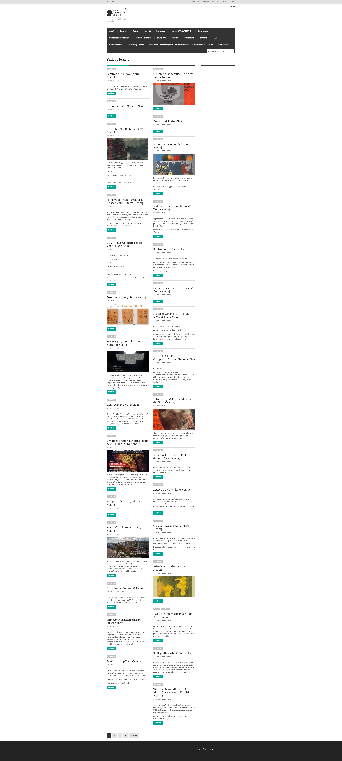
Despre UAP (194, 2)
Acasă (110, 31)
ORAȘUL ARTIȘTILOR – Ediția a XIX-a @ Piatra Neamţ (173, 315)
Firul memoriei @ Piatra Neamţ (126, 297)
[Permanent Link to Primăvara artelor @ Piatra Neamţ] (174, 586)
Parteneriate (203, 38)
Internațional (202, 31)
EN (231, 7)
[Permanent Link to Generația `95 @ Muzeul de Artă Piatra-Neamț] (174, 94)
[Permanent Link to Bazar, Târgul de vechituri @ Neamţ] (128, 547)
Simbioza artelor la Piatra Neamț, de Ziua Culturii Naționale (127, 442)
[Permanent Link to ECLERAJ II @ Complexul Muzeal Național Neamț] (128, 361)
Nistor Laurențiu (121, 80)
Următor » (134, 735)
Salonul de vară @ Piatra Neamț (126, 106)
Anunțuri (157, 609)
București (123, 31)
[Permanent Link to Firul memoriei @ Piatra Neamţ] (128, 314)
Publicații (175, 38)
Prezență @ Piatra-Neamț (169, 121)
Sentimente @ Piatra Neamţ (170, 249)
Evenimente (159, 31)
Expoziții (148, 31)
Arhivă (224, 2)
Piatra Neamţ (111, 69)
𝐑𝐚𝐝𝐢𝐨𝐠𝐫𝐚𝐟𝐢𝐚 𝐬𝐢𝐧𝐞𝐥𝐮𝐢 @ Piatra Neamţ (174, 653)
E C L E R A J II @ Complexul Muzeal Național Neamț (175, 357)
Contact (231, 2)
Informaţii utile (223, 45)
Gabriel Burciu (208, 749)
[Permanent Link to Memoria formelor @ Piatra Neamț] (174, 164)
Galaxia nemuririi (115, 45)
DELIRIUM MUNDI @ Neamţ (124, 404)
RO (234, 7)
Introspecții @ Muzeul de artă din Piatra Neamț (172, 401)
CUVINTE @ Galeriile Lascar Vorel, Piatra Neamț (124, 244)
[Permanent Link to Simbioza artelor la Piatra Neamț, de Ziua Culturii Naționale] (128, 461)
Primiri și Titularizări (142, 38)
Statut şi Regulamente (136, 45)
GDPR (216, 38)
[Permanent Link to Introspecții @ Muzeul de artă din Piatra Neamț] (174, 419)
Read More (111, 93)
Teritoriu (136, 31)
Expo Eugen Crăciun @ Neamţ (126, 588)
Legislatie (206, 2)
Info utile (214, 2)
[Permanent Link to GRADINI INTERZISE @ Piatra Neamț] (128, 149)
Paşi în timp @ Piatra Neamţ (124, 661)
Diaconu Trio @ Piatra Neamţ (171, 489)
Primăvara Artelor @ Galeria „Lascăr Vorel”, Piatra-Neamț (125, 201)
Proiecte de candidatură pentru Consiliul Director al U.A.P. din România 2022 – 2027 (181, 45)
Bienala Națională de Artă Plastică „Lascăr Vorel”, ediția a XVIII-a (172, 692)
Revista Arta (161, 38)
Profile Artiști (189, 38)
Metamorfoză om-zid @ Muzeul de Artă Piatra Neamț (173, 456)
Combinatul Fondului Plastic (119, 38)
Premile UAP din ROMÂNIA (180, 31)
